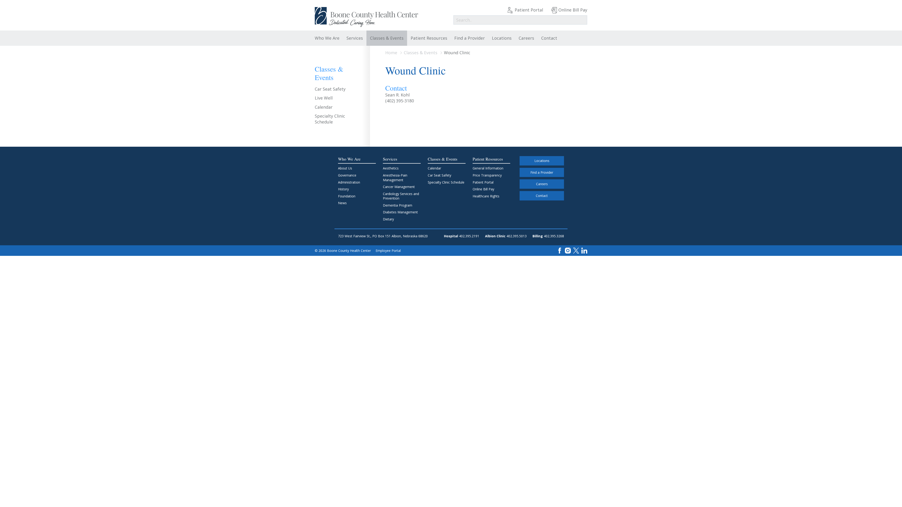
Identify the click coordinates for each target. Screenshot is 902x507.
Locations (502, 38)
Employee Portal (388, 250)
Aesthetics (391, 168)
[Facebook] (560, 250)
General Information (488, 168)
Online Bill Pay (572, 10)
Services (354, 38)
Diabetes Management (400, 212)
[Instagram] (568, 250)
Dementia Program (397, 205)
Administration (349, 182)
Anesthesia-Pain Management (395, 177)
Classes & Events (387, 38)
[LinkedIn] (584, 250)
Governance (347, 175)
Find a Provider (469, 38)
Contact (549, 38)
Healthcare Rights (486, 196)
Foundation (346, 196)
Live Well (324, 98)
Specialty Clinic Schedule (330, 119)
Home (391, 52)
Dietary (388, 219)
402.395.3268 (554, 236)
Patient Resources (429, 38)
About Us (345, 168)
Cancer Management (399, 186)
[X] (576, 250)
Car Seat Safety (330, 89)
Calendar (324, 107)
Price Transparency (487, 175)
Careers (526, 38)
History (343, 189)
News (342, 203)
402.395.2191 (469, 236)
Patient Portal (529, 10)
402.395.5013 (516, 236)
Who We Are (327, 38)
